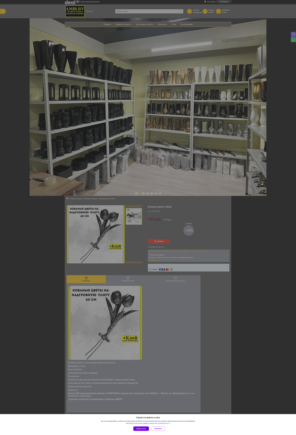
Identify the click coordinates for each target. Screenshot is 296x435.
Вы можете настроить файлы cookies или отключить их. (147, 423)
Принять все (141, 428)
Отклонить (158, 428)
